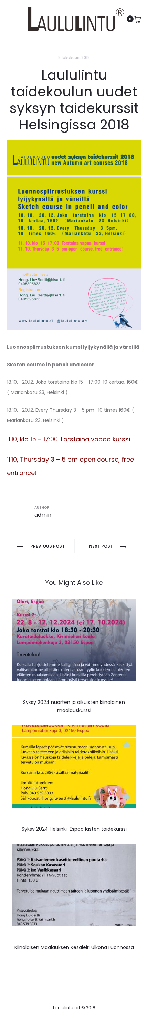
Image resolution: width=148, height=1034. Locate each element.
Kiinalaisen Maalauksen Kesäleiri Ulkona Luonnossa (74, 947)
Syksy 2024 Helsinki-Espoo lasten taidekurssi (74, 828)
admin (42, 515)
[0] (137, 19)
